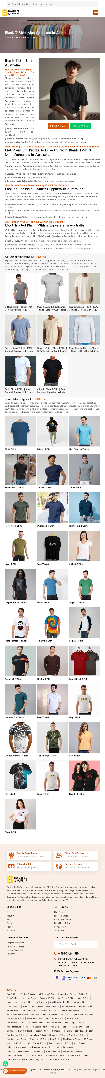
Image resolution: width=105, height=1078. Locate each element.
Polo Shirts (74, 756)
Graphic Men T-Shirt (38, 1039)
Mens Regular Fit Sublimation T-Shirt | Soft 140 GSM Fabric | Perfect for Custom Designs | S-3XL (52, 308)
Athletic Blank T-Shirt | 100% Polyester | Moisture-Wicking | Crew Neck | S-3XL (52, 391)
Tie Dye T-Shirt (44, 641)
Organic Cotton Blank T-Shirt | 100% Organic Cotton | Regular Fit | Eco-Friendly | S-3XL (52, 350)
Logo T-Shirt (75, 717)
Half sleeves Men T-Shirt (57, 1022)
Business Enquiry (16, 1071)
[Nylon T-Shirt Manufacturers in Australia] (52, 584)
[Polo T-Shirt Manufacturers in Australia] (52, 699)
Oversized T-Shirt (45, 526)
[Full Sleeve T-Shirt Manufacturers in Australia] (84, 507)
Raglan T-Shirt (76, 641)
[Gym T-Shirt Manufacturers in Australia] (52, 546)
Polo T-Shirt (43, 717)
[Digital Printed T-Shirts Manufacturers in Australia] (20, 737)
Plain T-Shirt (11, 449)
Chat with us (81, 126)
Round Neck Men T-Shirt (17, 1014)
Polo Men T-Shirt (38, 1014)
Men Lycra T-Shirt (58, 1027)
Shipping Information (15, 942)
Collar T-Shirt (75, 487)
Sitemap (10, 927)
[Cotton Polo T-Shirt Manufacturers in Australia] (20, 699)
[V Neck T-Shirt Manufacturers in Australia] (84, 546)
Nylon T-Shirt (43, 602)
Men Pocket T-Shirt (15, 1043)
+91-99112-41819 (68, 953)
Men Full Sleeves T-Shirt (17, 1027)
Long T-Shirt (43, 794)
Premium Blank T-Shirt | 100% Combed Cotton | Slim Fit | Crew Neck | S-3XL (83, 308)
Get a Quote (59, 126)
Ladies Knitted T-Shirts (17, 1059)
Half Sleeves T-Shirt (79, 449)
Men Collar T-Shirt (35, 1018)
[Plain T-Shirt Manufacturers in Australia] (20, 431)
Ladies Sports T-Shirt (72, 1051)
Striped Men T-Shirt (57, 1035)
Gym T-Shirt (43, 564)
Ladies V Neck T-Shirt (55, 1055)
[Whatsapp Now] (5, 1063)
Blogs (9, 919)
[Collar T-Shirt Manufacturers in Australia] (84, 469)
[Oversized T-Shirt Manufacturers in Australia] (52, 507)
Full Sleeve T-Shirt (78, 526)
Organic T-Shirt (76, 602)
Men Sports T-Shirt (35, 1022)
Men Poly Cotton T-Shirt (38, 1031)
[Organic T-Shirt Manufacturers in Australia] (84, 584)
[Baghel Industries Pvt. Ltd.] (11, 12)
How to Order (12, 953)
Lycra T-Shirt (11, 564)
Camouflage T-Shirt (46, 756)
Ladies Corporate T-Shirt (18, 1055)
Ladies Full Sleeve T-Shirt (18, 1051)
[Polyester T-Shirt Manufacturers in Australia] (20, 507)
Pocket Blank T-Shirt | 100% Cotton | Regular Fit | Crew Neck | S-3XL (18, 350)
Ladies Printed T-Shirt (36, 1043)
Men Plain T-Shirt (29, 1010)
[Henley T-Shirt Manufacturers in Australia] (52, 660)
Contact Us (11, 923)
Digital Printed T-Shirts (16, 756)
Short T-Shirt (11, 832)
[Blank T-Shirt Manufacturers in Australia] (69, 89)
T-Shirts (18, 37)
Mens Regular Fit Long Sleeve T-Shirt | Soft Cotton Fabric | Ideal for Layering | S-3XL (84, 350)
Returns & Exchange (15, 946)
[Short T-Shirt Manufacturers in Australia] (20, 814)
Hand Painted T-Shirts (16, 641)
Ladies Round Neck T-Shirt (40, 1047)
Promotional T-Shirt (78, 679)
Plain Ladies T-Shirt (64, 1047)
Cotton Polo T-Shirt (14, 717)
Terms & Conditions (15, 950)
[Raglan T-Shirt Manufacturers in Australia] (84, 622)
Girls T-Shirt (79, 1043)
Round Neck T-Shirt (14, 487)
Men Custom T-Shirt (55, 1018)
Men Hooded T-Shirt (84, 1031)
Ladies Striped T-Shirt (78, 1055)
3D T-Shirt (10, 794)
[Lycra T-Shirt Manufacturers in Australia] (20, 546)
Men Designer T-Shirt (16, 1035)
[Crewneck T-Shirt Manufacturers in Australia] (20, 660)
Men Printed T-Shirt (70, 1010)
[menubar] (95, 12)
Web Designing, (75, 1069)
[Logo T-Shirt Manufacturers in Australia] (84, 699)
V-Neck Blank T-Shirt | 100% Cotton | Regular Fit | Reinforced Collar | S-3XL (18, 308)
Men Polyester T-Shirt (83, 1014)
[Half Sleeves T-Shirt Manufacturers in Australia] (84, 431)
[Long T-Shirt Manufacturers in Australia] (52, 775)
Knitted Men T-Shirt (15, 1031)
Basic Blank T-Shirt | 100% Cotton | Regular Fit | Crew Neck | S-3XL (18, 391)
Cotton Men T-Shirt (15, 1022)
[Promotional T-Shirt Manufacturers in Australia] (84, 660)
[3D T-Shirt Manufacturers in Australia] (20, 775)
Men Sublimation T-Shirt (60, 1014)
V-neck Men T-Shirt (77, 1035)
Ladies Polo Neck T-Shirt (60, 1043)
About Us (11, 915)
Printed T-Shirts (44, 449)
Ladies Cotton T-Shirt (16, 1047)
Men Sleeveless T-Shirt (17, 1039)
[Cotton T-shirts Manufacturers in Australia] (52, 469)
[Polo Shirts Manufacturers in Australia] (84, 737)
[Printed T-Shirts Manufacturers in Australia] (52, 431)
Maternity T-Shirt (38, 1059)
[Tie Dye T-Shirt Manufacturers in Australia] (52, 622)
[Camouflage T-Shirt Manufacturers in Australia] (52, 737)
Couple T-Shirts (76, 794)
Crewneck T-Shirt (13, 679)
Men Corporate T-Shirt (79, 1027)
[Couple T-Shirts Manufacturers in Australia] (84, 775)
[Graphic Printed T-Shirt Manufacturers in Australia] (20, 584)
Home (8, 37)
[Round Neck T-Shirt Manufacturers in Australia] (20, 469)
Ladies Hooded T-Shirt (59, 1059)
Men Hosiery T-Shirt (72, 1039)
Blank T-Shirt (83, 998)
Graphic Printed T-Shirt (16, 602)
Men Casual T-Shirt (39, 1027)
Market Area (12, 930)
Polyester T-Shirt (13, 526)
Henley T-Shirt (44, 679)
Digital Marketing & (89, 1069)
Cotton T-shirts (44, 487)
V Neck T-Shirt (76, 564)
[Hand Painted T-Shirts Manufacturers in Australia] (20, 622)
